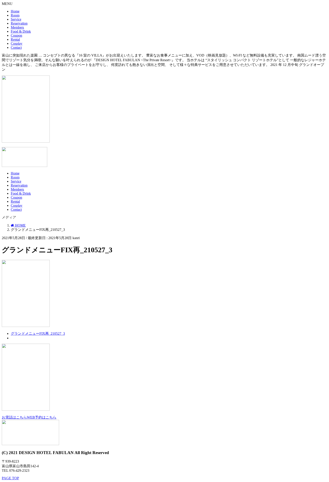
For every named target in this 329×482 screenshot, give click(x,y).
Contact (16, 47)
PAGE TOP (10, 478)
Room (15, 15)
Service (16, 19)
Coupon (16, 35)
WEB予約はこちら (41, 417)
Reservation (19, 23)
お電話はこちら (14, 417)
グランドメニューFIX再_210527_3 (38, 333)
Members (17, 27)
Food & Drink (21, 31)
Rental (15, 39)
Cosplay (16, 43)
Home (15, 11)
